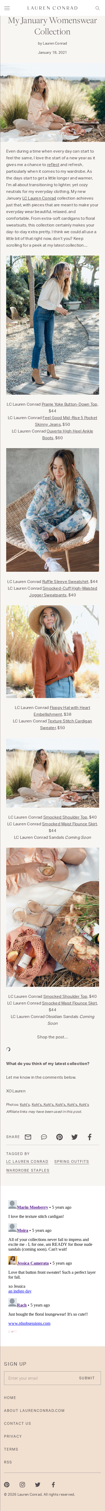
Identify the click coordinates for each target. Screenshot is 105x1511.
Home (10, 1397)
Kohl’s (25, 1104)
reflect (53, 164)
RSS (8, 1462)
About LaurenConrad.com (34, 1410)
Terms (11, 1449)
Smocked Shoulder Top (65, 817)
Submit (87, 1378)
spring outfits (71, 1161)
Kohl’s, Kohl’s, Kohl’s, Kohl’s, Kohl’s (60, 1104)
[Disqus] (52, 1265)
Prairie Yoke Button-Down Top (69, 404)
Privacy (13, 1436)
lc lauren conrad (27, 1161)
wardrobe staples (28, 1170)
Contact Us (17, 1423)
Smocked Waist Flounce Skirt (69, 823)
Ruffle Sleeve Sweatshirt (65, 581)
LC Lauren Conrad (39, 198)
